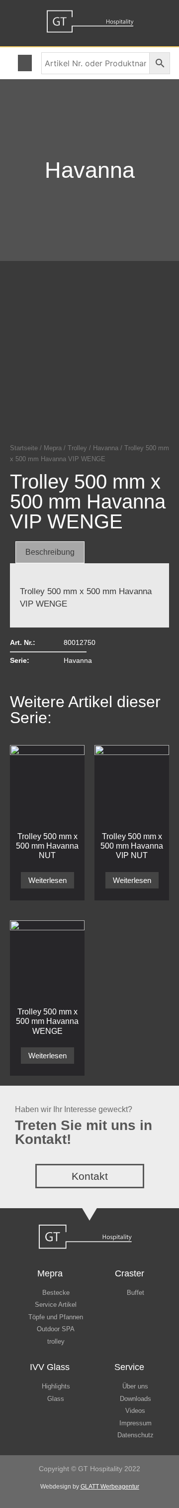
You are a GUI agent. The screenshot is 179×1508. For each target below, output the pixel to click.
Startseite (24, 448)
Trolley (77, 448)
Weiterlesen (47, 880)
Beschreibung (50, 552)
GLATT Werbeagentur (110, 1486)
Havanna (90, 170)
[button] (25, 63)
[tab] (50, 552)
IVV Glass (50, 1367)
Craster (129, 1273)
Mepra (53, 448)
